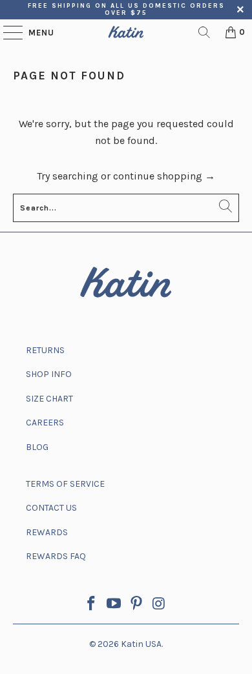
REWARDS (47, 532)
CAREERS (45, 422)
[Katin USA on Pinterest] (137, 605)
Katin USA (141, 643)
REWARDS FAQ (56, 556)
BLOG (37, 447)
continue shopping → (164, 176)
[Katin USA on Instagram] (159, 605)
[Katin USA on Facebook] (91, 605)
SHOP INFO (49, 374)
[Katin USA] (126, 32)
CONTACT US (51, 507)
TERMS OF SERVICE (65, 483)
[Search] (204, 32)
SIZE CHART (49, 398)
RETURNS (45, 350)
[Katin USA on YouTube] (114, 605)
